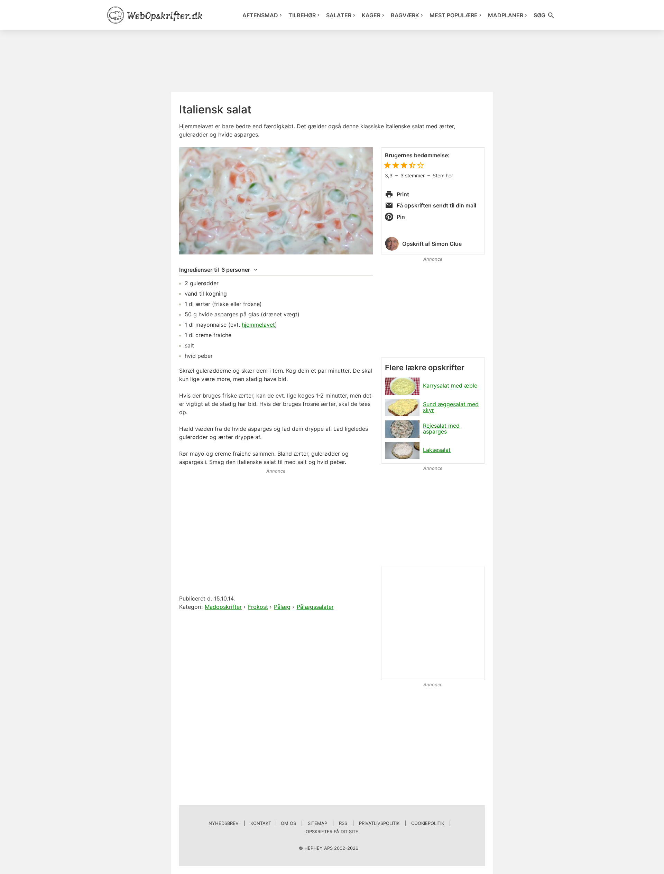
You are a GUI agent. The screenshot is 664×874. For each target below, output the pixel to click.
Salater (338, 15)
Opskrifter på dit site (332, 831)
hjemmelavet (258, 324)
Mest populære (454, 15)
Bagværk (405, 15)
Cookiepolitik (427, 823)
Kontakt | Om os (273, 823)
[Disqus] (276, 700)
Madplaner (505, 15)
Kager (371, 15)
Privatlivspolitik (379, 823)
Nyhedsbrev (224, 823)
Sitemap (317, 823)
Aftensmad (260, 15)
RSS (343, 823)
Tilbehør (302, 15)
